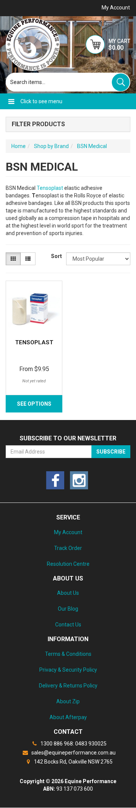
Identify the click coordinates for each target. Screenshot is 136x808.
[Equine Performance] (33, 44)
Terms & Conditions (68, 654)
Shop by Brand (51, 146)
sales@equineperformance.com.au (73, 753)
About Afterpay (68, 717)
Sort (55, 256)
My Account (68, 532)
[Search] (121, 82)
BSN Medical (92, 146)
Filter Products (38, 124)
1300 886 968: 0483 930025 (73, 744)
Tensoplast (50, 188)
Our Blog (68, 609)
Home (18, 146)
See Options (34, 404)
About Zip (68, 701)
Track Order (68, 548)
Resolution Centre (68, 564)
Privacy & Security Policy (68, 670)
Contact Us (68, 625)
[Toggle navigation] (11, 101)
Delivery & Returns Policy (68, 686)
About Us (68, 593)
